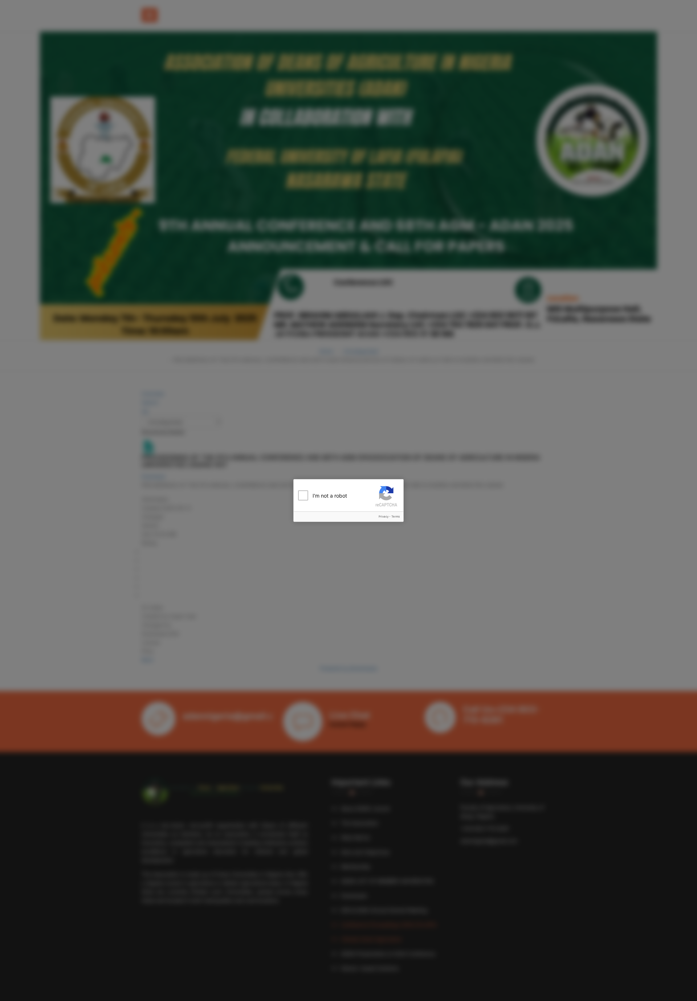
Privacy (383, 516)
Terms (395, 516)
